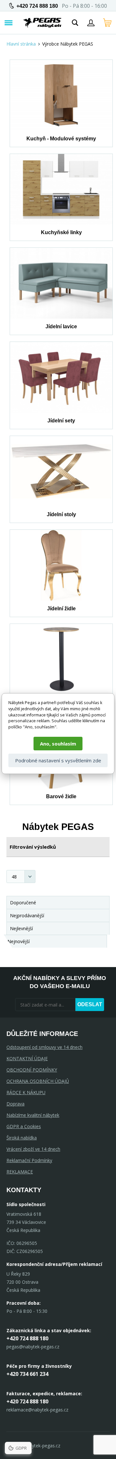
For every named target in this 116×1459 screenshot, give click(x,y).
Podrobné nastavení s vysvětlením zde (58, 760)
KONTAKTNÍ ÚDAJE (27, 1058)
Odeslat (89, 1004)
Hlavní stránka (21, 44)
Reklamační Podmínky (29, 1160)
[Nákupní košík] (107, 22)
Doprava (15, 1104)
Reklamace (19, 1172)
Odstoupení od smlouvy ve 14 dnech (44, 1047)
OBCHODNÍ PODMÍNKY (31, 1070)
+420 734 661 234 (27, 1373)
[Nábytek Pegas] (42, 22)
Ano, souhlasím (58, 743)
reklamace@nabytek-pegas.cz (37, 1410)
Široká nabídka (21, 1138)
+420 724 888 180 (37, 6)
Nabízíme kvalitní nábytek (32, 1115)
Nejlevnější (21, 928)
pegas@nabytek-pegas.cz (32, 1347)
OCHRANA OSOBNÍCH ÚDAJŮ (37, 1081)
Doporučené (23, 902)
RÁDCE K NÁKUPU (25, 1092)
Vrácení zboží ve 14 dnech (33, 1149)
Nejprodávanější (27, 915)
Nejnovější (18, 941)
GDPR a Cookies (23, 1126)
